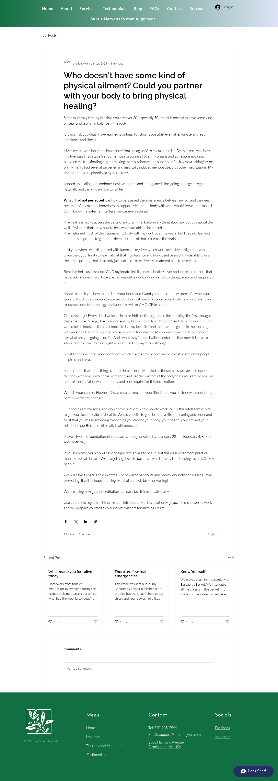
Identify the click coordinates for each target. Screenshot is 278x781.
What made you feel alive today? (70, 574)
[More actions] (211, 63)
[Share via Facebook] (66, 522)
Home (91, 727)
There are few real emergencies (130, 574)
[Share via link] (95, 522)
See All (231, 557)
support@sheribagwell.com (179, 734)
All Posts (50, 35)
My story (93, 736)
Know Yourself (193, 572)
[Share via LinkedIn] (86, 522)
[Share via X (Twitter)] (76, 522)
